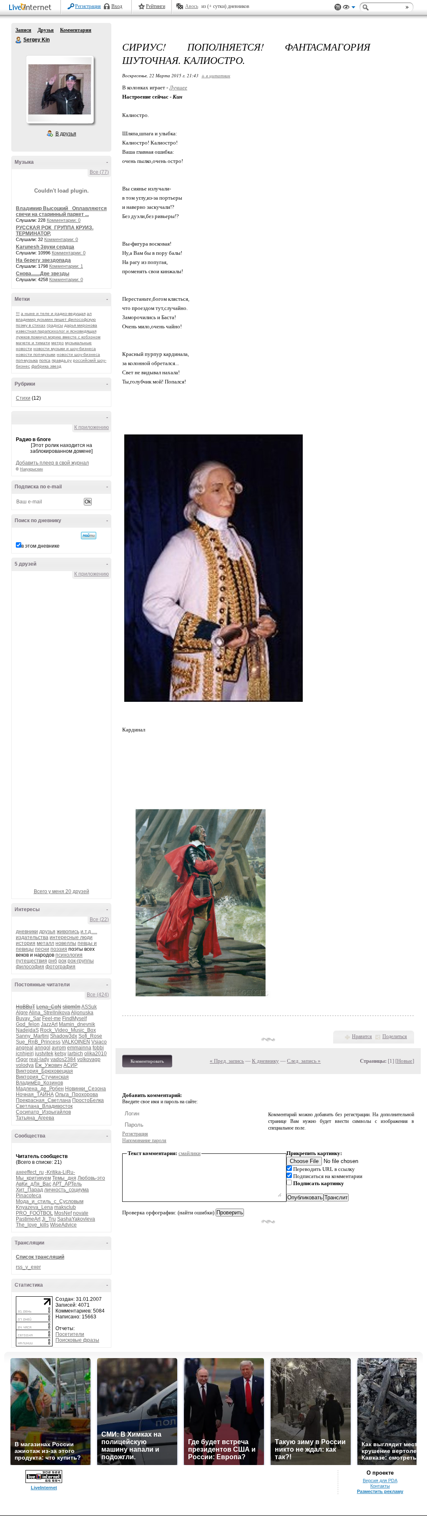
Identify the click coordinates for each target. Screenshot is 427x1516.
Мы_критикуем (33, 1178)
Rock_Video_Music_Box (68, 1030)
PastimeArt (28, 1219)
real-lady (39, 1059)
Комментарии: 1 (66, 266)
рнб (52, 961)
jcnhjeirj (25, 1053)
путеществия (31, 961)
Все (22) (99, 919)
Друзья (46, 30)
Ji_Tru (49, 1219)
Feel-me (51, 1018)
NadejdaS (27, 1030)
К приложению (91, 427)
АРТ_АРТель (67, 1184)
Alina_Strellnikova (49, 1013)
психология (69, 955)
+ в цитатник (215, 75)
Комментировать (147, 1061)
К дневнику (265, 1061)
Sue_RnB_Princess (38, 1042)
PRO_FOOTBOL (34, 1213)
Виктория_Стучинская (42, 1077)
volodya (25, 1065)
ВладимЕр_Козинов (39, 1083)
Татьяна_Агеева (35, 1118)
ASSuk (89, 1007)
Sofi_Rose (90, 1036)
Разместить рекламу (380, 1491)
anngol (42, 1048)
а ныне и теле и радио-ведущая (53, 313)
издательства (32, 937)
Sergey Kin (18, 40)
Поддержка (337, 7)
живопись (68, 931)
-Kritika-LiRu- (60, 1172)
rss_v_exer (28, 1267)
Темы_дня (64, 1178)
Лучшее (178, 87)
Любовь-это (91, 1178)
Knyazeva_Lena (34, 1207)
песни (42, 949)
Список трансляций (40, 1257)
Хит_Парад (29, 1190)
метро (57, 342)
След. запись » (304, 1061)
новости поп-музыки (35, 354)
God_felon (28, 1024)
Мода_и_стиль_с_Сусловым (49, 1201)
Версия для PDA (380, 1480)
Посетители (69, 1334)
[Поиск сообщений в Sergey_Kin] (88, 535)
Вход (116, 6)
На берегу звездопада (43, 260)
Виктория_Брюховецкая (44, 1071)
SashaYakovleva (76, 1219)
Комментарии (75, 30)
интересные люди (71, 937)
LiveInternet (31, 7)
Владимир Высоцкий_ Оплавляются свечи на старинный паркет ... (61, 211)
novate (80, 1213)
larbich (75, 1053)
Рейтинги (155, 6)
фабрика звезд (46, 366)
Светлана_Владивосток (44, 1106)
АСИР (70, 1065)
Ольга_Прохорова (76, 1094)
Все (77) (99, 172)
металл (45, 943)
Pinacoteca (28, 1196)
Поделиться (394, 1036)
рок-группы (81, 961)
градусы (55, 325)
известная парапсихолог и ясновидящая (56, 331)
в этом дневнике (40, 546)
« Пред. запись (227, 1061)
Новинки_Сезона (85, 1089)
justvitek (44, 1053)
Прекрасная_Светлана (43, 1100)
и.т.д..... (88, 931)
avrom (59, 1048)
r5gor (22, 1059)
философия (30, 967)
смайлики (189, 1153)
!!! (18, 313)
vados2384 (63, 1059)
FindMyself (74, 1018)
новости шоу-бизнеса (78, 354)
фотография (60, 967)
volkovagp (88, 1059)
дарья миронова (80, 325)
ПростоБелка (88, 1100)
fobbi (98, 1048)
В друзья (65, 134)
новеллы (65, 943)
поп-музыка (27, 360)
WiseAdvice (63, 1225)
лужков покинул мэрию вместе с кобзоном (58, 337)
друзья (47, 931)
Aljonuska (82, 1013)
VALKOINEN (76, 1042)
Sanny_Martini (32, 1036)
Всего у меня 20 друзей (61, 891)
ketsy (60, 1053)
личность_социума (66, 1190)
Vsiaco (99, 1042)
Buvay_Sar (28, 1018)
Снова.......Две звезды (42, 274)
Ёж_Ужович (48, 1065)
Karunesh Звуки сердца (45, 247)
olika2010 (95, 1053)
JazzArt (49, 1024)
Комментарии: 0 (63, 220)
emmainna (79, 1048)
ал (89, 313)
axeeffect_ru (30, 1172)
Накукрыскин (31, 469)
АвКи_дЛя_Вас (33, 1184)
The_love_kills (32, 1225)
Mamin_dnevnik (77, 1024)
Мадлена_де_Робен (40, 1089)
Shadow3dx (63, 1036)
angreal (24, 1048)
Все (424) (98, 995)
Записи (23, 30)
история (25, 943)
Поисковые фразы (77, 1340)
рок (62, 961)
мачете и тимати (33, 342)
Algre (22, 1013)
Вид (349, 8)
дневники (27, 931)
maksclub (65, 1207)
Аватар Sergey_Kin (59, 89)
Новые (404, 1061)
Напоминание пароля (144, 1140)
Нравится (362, 1036)
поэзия (58, 949)
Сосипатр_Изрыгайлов (43, 1112)
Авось (191, 6)
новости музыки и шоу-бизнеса (64, 348)
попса (44, 360)
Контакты (380, 1485)
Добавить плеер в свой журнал (52, 463)
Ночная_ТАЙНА (35, 1094)
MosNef (63, 1213)
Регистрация (88, 6)
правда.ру (62, 360)
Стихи (23, 398)
